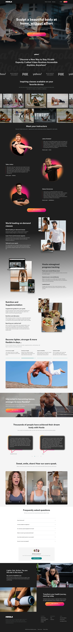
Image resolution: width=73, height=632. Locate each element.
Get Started (15, 410)
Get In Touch (37, 558)
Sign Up (65, 1)
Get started (36, 34)
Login (61, 1)
